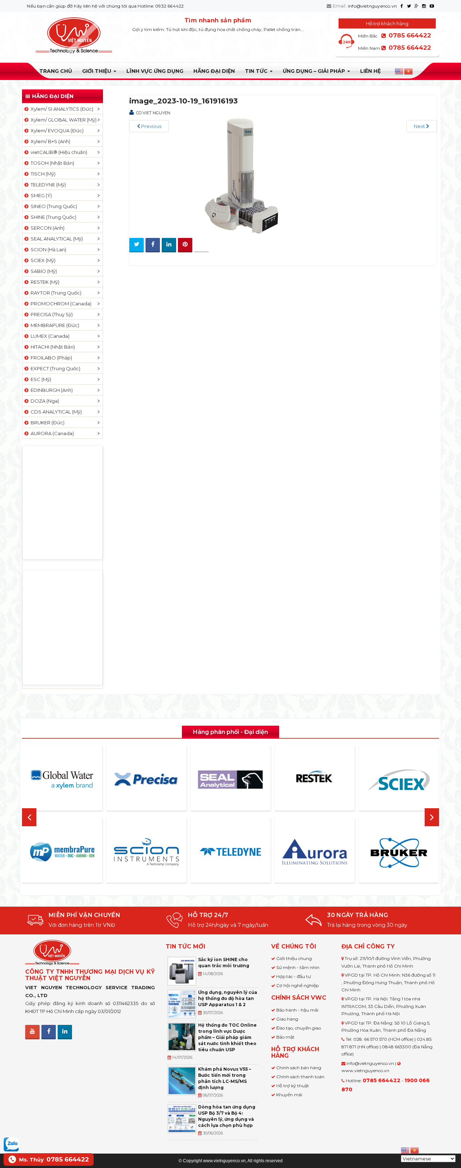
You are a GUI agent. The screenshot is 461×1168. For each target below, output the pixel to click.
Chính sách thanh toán (300, 1076)
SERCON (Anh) (46, 228)
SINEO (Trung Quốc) (52, 206)
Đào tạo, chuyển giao (298, 1028)
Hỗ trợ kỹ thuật (292, 1085)
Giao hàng (287, 1019)
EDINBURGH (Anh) (50, 390)
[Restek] (314, 779)
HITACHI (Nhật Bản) (51, 347)
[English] (399, 71)
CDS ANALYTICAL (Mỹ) (55, 412)
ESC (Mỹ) (39, 379)
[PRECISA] (146, 780)
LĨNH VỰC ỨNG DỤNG (154, 71)
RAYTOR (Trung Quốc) (54, 293)
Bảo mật (285, 1037)
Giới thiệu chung (294, 958)
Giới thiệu (97, 71)
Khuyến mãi (289, 1094)
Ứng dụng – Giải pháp (314, 71)
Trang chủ (55, 71)
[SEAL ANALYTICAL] (230, 779)
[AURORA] (314, 851)
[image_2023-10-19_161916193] (237, 175)
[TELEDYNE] (230, 852)
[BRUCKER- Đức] (398, 852)
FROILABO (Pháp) (50, 357)
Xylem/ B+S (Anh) (49, 141)
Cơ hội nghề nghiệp (297, 985)
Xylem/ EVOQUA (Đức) (56, 130)
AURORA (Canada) (51, 433)
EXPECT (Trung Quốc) (54, 368)
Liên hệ (370, 71)
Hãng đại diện (214, 71)
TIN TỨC (257, 71)
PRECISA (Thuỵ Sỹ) (50, 314)
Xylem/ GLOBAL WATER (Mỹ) (62, 120)
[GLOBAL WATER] (62, 780)
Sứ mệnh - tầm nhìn (297, 967)
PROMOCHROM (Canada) (59, 303)
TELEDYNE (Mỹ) (47, 184)
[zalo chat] (11, 1144)
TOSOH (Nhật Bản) (51, 163)
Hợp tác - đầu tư (293, 976)
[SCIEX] (398, 780)
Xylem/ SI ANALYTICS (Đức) (60, 109)
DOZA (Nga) (43, 401)
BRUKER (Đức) (46, 422)
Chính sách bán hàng (298, 1067)
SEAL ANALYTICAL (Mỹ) (55, 239)
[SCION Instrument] (146, 852)
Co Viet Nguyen (153, 112)
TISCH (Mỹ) (41, 174)
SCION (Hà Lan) (47, 249)
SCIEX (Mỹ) (41, 260)
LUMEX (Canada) (49, 336)
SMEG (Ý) (40, 195)
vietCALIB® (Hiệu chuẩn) (57, 152)
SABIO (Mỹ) (42, 271)
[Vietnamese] (408, 71)
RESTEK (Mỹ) (43, 282)
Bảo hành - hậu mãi (297, 1010)
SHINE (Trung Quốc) (52, 217)
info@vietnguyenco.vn (372, 6)
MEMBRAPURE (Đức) (53, 325)
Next (420, 126)
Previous (150, 126)
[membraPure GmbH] (62, 852)
